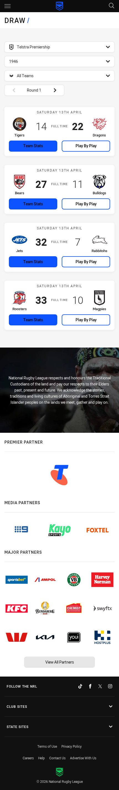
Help (41, 758)
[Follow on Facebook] (90, 686)
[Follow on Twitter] (100, 686)
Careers (28, 758)
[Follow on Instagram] (110, 686)
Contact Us (57, 758)
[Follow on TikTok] (80, 686)
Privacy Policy (71, 746)
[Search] (111, 5)
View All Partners (59, 662)
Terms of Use (47, 746)
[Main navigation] (7, 6)
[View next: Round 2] (57, 90)
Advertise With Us (83, 758)
